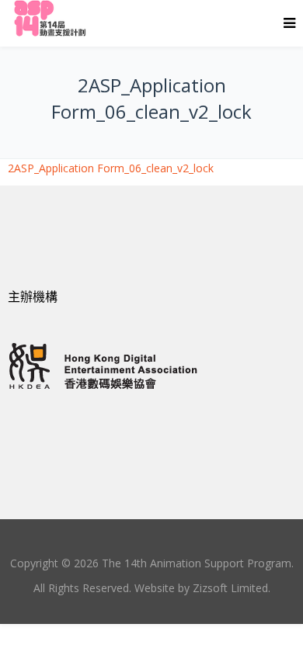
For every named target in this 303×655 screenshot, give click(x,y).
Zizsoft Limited (230, 587)
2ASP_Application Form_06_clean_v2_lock (111, 168)
